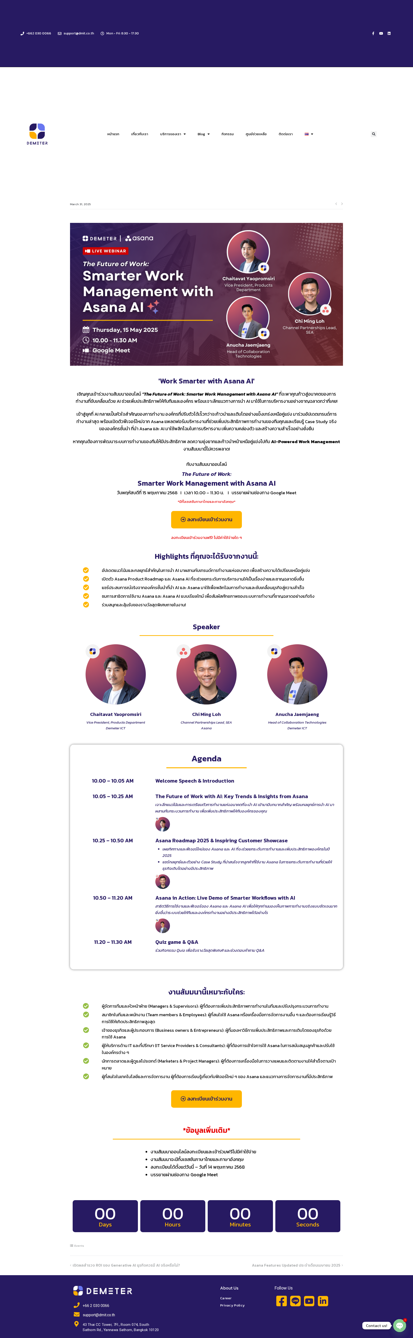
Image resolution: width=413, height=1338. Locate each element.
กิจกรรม (228, 134)
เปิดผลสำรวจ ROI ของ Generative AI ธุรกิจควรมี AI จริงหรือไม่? (127, 1265)
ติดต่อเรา (286, 134)
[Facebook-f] (373, 33)
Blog (201, 134)
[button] (374, 134)
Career (226, 1298)
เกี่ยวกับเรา (139, 134)
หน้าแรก (113, 134)
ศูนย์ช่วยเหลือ (256, 134)
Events (79, 1245)
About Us (229, 1288)
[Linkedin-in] (323, 1301)
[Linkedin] (389, 33)
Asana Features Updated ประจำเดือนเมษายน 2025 (296, 1265)
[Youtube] (381, 33)
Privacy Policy (232, 1305)
